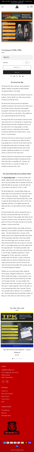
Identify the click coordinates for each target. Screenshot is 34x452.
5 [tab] (19, 358)
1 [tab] (12, 358)
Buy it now (17, 72)
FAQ (2, 402)
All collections (5, 410)
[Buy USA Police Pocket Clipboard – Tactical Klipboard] (17, 328)
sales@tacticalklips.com (7, 370)
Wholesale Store (6, 415)
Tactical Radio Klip (9, 178)
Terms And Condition (7, 394)
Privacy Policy (5, 399)
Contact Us (4, 391)
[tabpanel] (17, 335)
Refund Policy (5, 396)
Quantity (5, 62)
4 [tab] (17, 358)
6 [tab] (21, 358)
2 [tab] (14, 358)
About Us (4, 413)
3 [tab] (16, 358)
